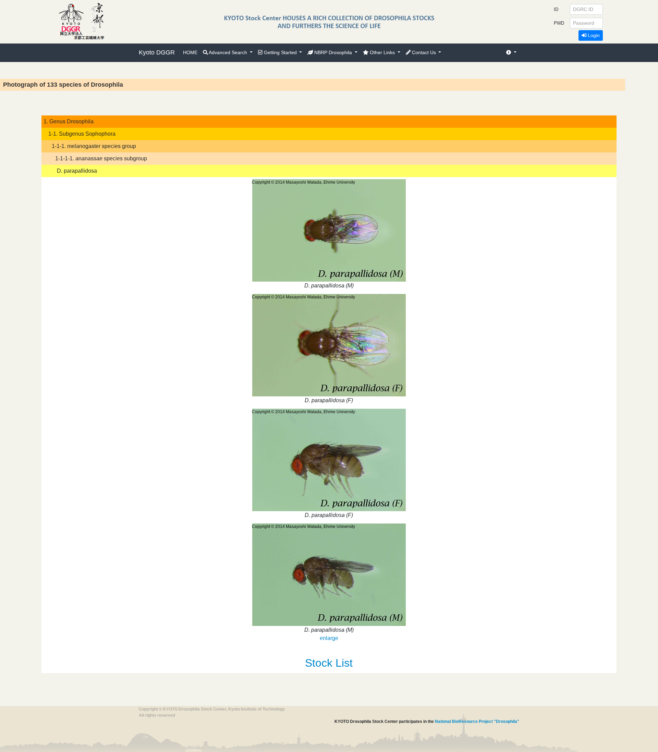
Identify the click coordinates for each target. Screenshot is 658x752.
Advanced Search (228, 52)
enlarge (329, 638)
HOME (190, 52)
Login (593, 35)
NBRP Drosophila (333, 52)
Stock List (329, 663)
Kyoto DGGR (157, 52)
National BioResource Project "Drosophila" (477, 721)
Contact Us (424, 52)
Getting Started (280, 52)
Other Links (382, 52)
